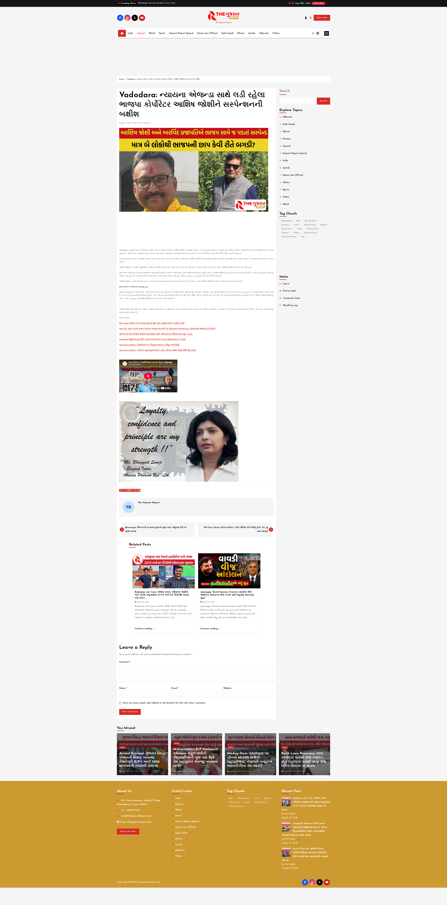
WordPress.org (290, 305)
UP (303, 237)
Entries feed (289, 291)
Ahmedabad (287, 221)
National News (313, 229)
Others (276, 33)
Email (175, 688)
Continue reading (144, 629)
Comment (125, 662)
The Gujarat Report (149, 502)
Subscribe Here (128, 831)
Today (286, 197)
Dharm (240, 33)
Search (284, 91)
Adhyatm (264, 33)
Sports (162, 33)
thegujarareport (311, 233)
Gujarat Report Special (181, 33)
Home (121, 79)
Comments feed (291, 298)
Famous (287, 139)
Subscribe (322, 18)
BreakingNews (311, 221)
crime (297, 225)
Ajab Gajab (227, 33)
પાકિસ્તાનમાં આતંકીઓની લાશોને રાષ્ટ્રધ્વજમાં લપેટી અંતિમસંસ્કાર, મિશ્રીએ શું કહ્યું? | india (155, 334)
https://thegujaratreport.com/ (136, 822)
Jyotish (251, 33)
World (152, 33)
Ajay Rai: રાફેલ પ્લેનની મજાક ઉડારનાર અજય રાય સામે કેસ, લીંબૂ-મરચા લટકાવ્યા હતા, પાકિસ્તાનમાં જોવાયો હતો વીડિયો (167, 329)
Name (123, 688)
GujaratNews (287, 229)
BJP (298, 221)
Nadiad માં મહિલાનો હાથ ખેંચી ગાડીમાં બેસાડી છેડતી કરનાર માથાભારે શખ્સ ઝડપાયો (152, 339)
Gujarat (141, 33)
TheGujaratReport (289, 237)
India (130, 33)
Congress (286, 225)
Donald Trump (310, 225)
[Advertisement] (223, 56)
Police (297, 233)
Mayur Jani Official (207, 33)
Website (227, 688)
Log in (286, 284)
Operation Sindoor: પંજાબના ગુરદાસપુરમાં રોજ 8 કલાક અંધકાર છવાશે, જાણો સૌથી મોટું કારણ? (157, 350)
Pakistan (286, 233)
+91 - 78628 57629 (130, 810)
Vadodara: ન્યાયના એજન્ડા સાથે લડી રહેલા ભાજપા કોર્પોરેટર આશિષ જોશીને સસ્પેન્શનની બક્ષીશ (163, 79)
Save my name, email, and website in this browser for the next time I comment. (164, 703)
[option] (142, 754)
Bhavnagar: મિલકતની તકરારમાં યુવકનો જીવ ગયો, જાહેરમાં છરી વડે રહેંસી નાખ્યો (152, 323)
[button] (325, 729)
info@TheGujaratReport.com (135, 816)
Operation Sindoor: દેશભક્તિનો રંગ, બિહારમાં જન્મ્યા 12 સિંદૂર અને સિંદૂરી (149, 345)
